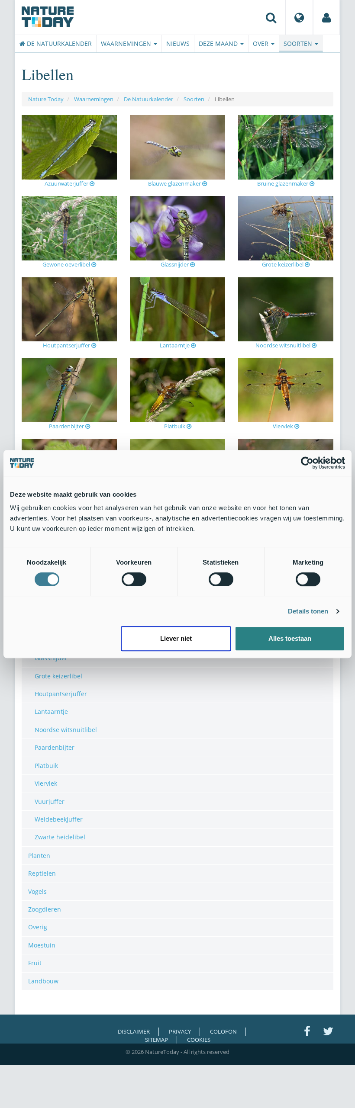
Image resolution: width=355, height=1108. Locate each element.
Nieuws (178, 43)
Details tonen (308, 611)
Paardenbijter (67, 426)
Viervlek (283, 426)
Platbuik (175, 426)
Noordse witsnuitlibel (283, 345)
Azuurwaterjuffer (67, 183)
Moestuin (41, 945)
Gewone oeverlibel (66, 264)
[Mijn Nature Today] (326, 17)
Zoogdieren (44, 909)
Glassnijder (175, 264)
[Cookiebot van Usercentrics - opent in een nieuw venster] (307, 462)
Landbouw (43, 981)
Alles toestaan (289, 638)
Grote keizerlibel (283, 264)
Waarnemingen (127, 43)
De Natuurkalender (58, 43)
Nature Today (46, 99)
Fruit (35, 963)
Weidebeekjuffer (59, 819)
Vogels (37, 891)
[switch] (134, 579)
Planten (39, 855)
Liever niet (176, 638)
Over (261, 43)
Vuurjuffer (50, 801)
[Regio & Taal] (299, 17)
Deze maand (219, 43)
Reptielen (42, 873)
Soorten (299, 43)
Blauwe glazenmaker (175, 183)
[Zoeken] (271, 17)
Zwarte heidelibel (60, 837)
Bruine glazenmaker (283, 183)
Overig (37, 927)
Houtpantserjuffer (67, 345)
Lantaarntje (175, 345)
